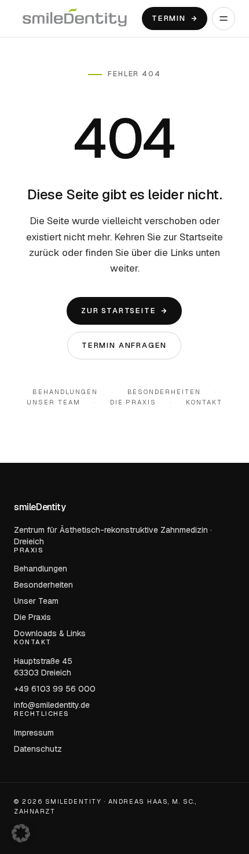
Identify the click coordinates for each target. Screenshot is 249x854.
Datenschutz (38, 749)
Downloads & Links (50, 633)
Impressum (34, 732)
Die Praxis (133, 402)
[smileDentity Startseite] (75, 18)
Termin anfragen (124, 345)
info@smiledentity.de (52, 705)
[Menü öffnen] (223, 18)
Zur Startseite (118, 310)
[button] (21, 833)
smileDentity (39, 507)
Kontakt (204, 402)
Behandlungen (65, 392)
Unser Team (53, 402)
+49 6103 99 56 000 (55, 689)
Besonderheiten (164, 392)
